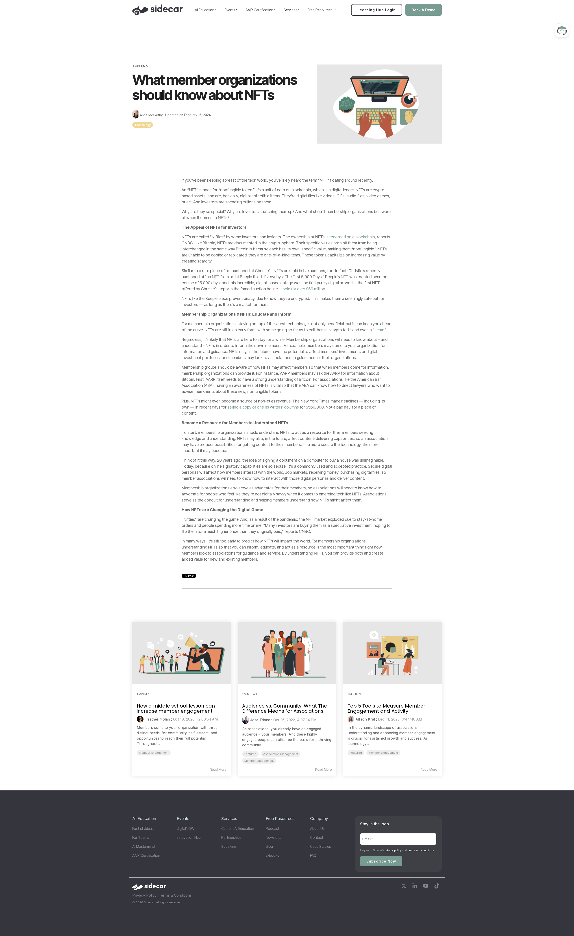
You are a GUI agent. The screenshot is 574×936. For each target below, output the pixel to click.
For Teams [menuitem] (140, 837)
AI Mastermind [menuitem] (143, 846)
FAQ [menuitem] (313, 855)
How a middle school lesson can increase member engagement (176, 708)
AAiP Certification (259, 10)
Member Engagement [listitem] (153, 752)
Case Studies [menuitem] (320, 846)
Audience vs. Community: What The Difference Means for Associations (284, 708)
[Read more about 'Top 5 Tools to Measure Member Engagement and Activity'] (392, 653)
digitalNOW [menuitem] (185, 828)
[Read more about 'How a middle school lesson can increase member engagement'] (181, 653)
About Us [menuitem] (317, 828)
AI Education (204, 10)
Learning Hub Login (376, 10)
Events (230, 10)
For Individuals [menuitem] (143, 828)
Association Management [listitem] (280, 754)
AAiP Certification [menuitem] (146, 855)
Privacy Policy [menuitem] (144, 895)
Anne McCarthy (151, 115)
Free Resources (320, 10)
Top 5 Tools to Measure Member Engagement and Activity (386, 708)
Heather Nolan (157, 719)
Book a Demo (423, 10)
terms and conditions (421, 850)
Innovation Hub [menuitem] (189, 837)
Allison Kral (365, 719)
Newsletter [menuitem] (274, 837)
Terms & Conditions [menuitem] (175, 895)
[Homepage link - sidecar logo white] (149, 888)
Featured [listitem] (250, 754)
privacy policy (393, 850)
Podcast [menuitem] (272, 828)
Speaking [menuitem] (228, 846)
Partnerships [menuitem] (231, 837)
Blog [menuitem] (269, 846)
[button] (404, 886)
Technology (143, 125)
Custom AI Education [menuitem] (237, 828)
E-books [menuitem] (272, 855)
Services (290, 10)
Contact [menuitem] (316, 837)
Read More (218, 769)
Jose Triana (260, 720)
